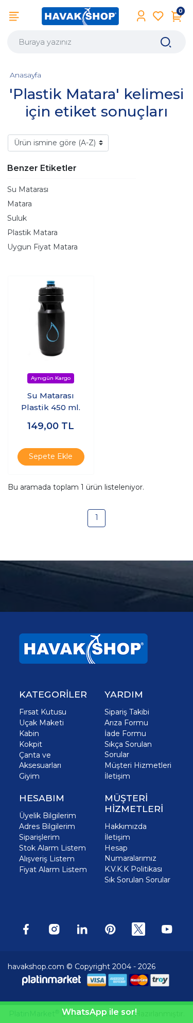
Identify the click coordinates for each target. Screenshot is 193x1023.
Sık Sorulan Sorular (137, 879)
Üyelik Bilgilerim (47, 815)
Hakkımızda (125, 826)
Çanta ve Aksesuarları (40, 760)
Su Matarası (27, 189)
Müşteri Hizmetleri (137, 765)
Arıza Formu (126, 722)
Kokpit (30, 744)
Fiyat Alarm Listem (53, 869)
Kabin (29, 733)
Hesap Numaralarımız (130, 853)
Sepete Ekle (51, 456)
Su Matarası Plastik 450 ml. (50, 401)
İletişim (117, 776)
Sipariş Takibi (126, 712)
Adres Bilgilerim (47, 826)
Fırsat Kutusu (42, 712)
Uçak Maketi (41, 722)
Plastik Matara (32, 232)
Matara (19, 203)
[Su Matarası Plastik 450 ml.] (51, 318)
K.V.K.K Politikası (133, 869)
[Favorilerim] (158, 16)
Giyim (29, 776)
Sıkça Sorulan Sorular (128, 749)
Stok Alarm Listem (52, 848)
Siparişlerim (39, 837)
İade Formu (125, 733)
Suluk (17, 218)
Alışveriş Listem (47, 858)
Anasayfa (25, 75)
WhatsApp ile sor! (99, 1012)
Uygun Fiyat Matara (42, 247)
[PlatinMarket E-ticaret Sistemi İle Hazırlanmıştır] (51, 980)
